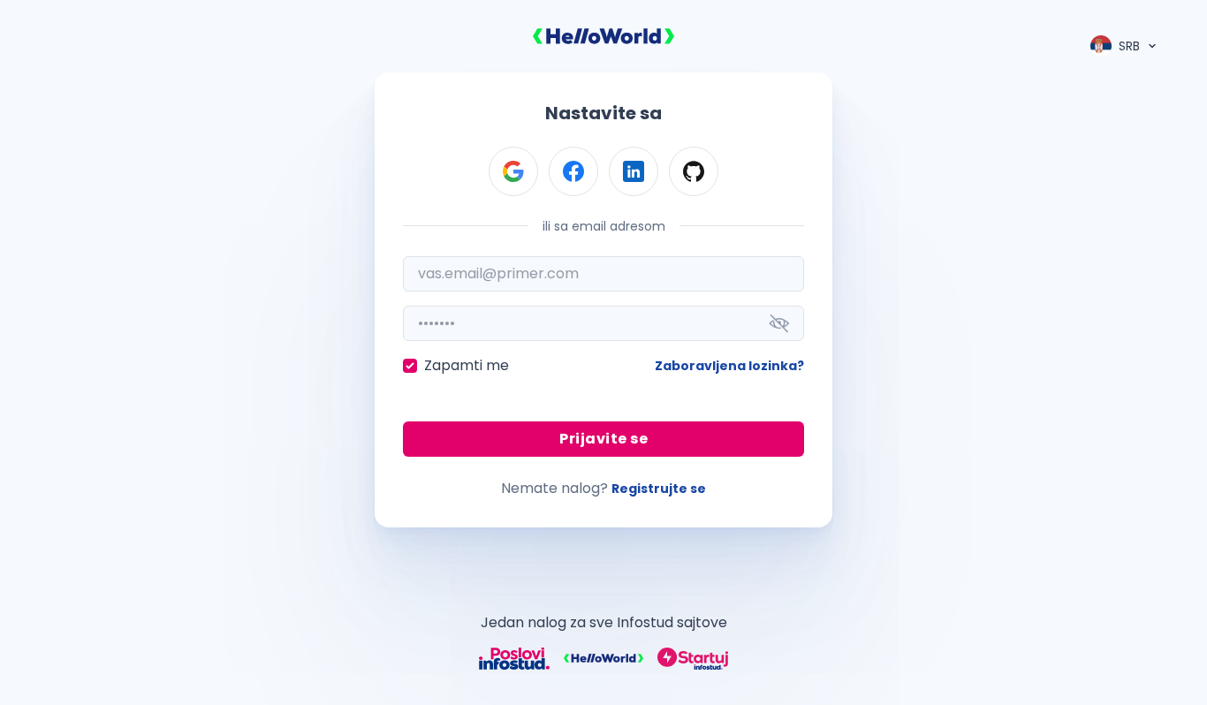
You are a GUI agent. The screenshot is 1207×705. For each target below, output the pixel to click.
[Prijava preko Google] (513, 171)
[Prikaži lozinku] (779, 323)
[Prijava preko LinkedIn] (633, 171)
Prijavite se (603, 438)
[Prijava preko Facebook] (573, 171)
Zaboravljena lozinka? (729, 366)
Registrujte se (658, 488)
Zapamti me (466, 365)
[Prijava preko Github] (693, 171)
